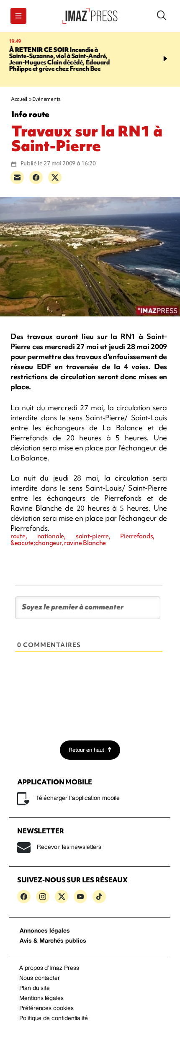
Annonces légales (45, 931)
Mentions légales (41, 998)
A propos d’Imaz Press (49, 968)
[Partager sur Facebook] (36, 177)
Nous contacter (39, 978)
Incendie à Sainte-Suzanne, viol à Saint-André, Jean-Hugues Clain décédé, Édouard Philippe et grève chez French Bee (59, 59)
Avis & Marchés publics (53, 941)
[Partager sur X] (55, 177)
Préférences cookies (46, 1008)
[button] (18, 16)
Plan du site (34, 988)
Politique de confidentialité (53, 1018)
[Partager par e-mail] (17, 177)
